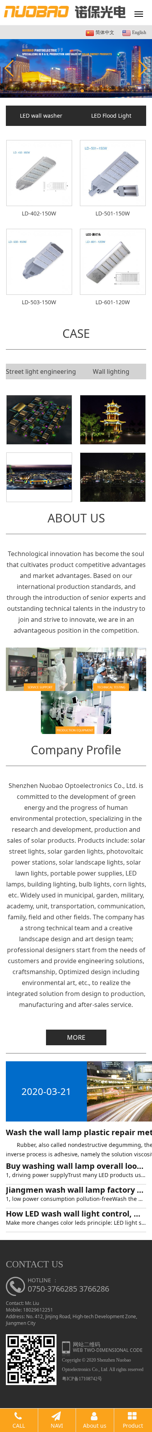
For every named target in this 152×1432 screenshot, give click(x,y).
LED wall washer (41, 115)
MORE (76, 1037)
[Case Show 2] (113, 477)
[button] (69, 90)
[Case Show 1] (39, 477)
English (138, 32)
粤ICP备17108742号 (82, 1379)
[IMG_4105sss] (39, 420)
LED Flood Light (111, 115)
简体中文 (104, 32)
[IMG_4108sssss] (113, 420)
